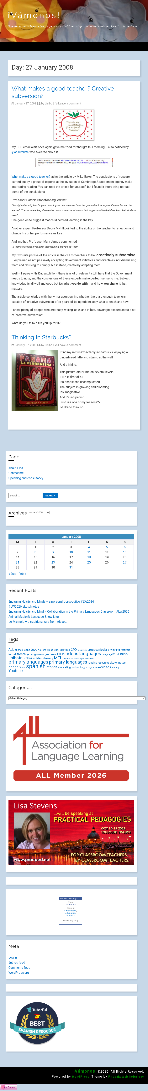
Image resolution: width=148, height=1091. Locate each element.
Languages (70, 910)
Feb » (22, 574)
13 (124, 552)
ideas (72, 653)
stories (51, 667)
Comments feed (19, 967)
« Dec (12, 574)
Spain (22, 667)
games (30, 654)
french (21, 654)
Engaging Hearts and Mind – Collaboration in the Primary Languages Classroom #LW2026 (68, 611)
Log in (12, 957)
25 (89, 562)
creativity (82, 650)
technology (78, 667)
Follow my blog (70, 920)
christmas (47, 650)
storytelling (64, 667)
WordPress (80, 1076)
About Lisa (15, 468)
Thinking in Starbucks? (41, 337)
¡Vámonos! (34, 15)
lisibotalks (18, 658)
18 (89, 557)
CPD (74, 649)
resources (103, 662)
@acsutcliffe (20, 152)
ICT (59, 654)
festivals (125, 649)
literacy (48, 658)
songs (13, 667)
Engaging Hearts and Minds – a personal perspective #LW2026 (51, 601)
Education (70, 913)
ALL (11, 649)
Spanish (70, 915)
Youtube (15, 670)
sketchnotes (118, 662)
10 (71, 552)
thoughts (90, 667)
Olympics (68, 658)
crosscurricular (97, 649)
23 (53, 562)
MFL (58, 658)
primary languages (68, 662)
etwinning (114, 649)
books (36, 649)
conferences (62, 649)
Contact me (16, 473)
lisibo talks (35, 658)
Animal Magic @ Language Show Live (33, 617)
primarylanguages (28, 662)
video (98, 667)
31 (71, 567)
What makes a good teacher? (31, 176)
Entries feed (16, 962)
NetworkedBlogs (69, 898)
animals (19, 649)
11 (89, 552)
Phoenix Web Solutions (126, 1076)
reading (92, 662)
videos (106, 667)
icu (64, 654)
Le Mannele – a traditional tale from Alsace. (37, 622)
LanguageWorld (110, 654)
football (12, 654)
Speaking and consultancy (25, 478)
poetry (77, 658)
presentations (87, 658)
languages (90, 653)
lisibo (48, 103)
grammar (50, 654)
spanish (36, 666)
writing (115, 667)
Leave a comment (69, 103)
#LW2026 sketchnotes (23, 606)
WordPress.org (18, 972)
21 (17, 562)
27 (124, 562)
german (39, 654)
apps (27, 649)
